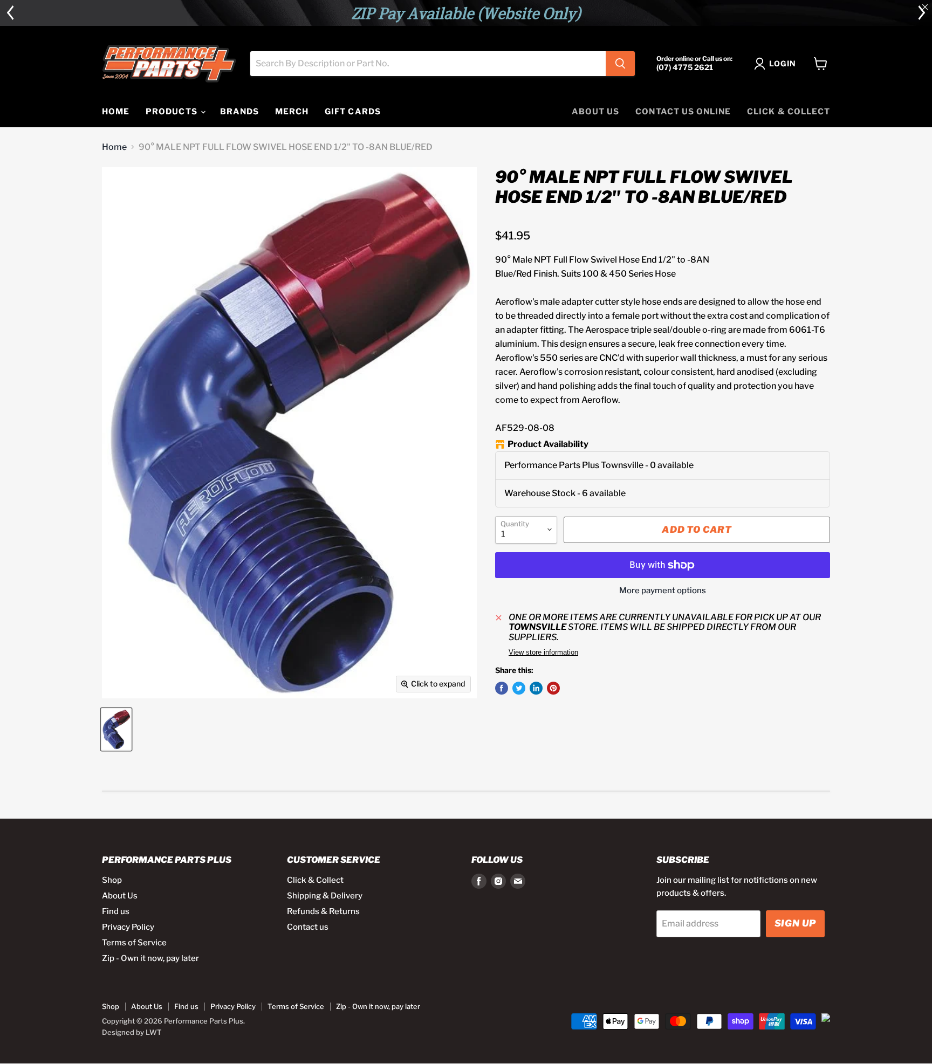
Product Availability (548, 444)
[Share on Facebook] (501, 688)
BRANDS (239, 111)
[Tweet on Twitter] (518, 688)
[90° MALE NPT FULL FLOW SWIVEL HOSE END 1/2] (116, 729)
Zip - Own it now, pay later (150, 958)
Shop (112, 880)
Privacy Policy (128, 927)
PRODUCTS (172, 111)
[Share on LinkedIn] (536, 688)
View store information (543, 652)
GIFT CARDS (353, 111)
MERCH (292, 111)
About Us (595, 111)
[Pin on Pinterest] (553, 688)
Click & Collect (788, 111)
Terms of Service (134, 943)
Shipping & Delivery (324, 896)
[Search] (620, 63)
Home (114, 147)
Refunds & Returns (323, 911)
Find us (115, 911)
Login (782, 63)
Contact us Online (683, 111)
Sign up (795, 923)
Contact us (307, 927)
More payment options (662, 590)
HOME (115, 111)
